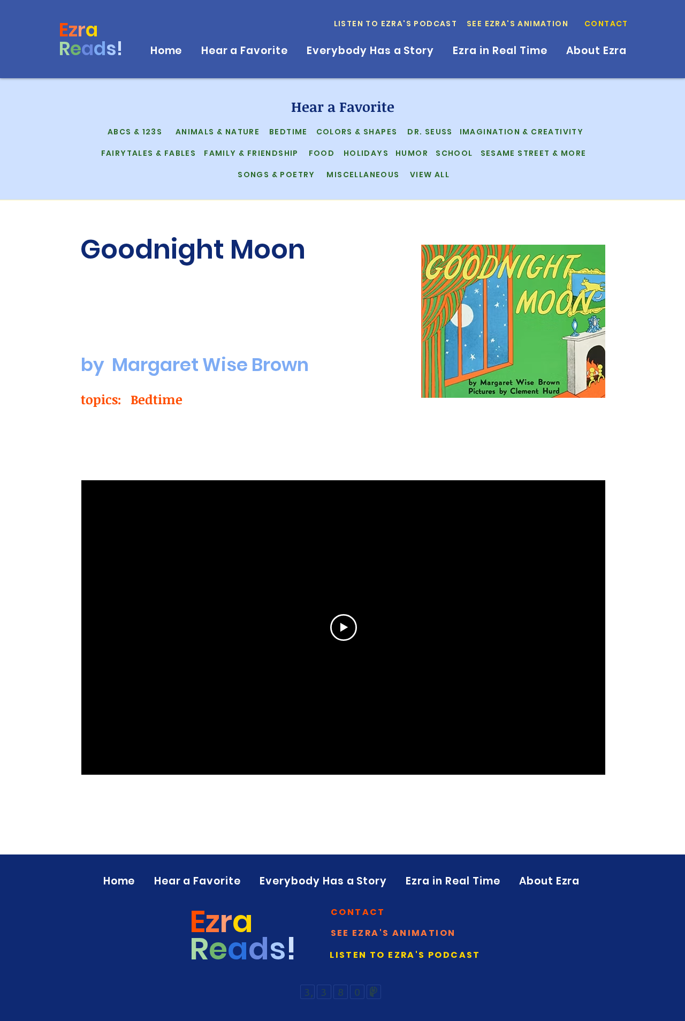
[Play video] (343, 627)
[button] (607, 23)
